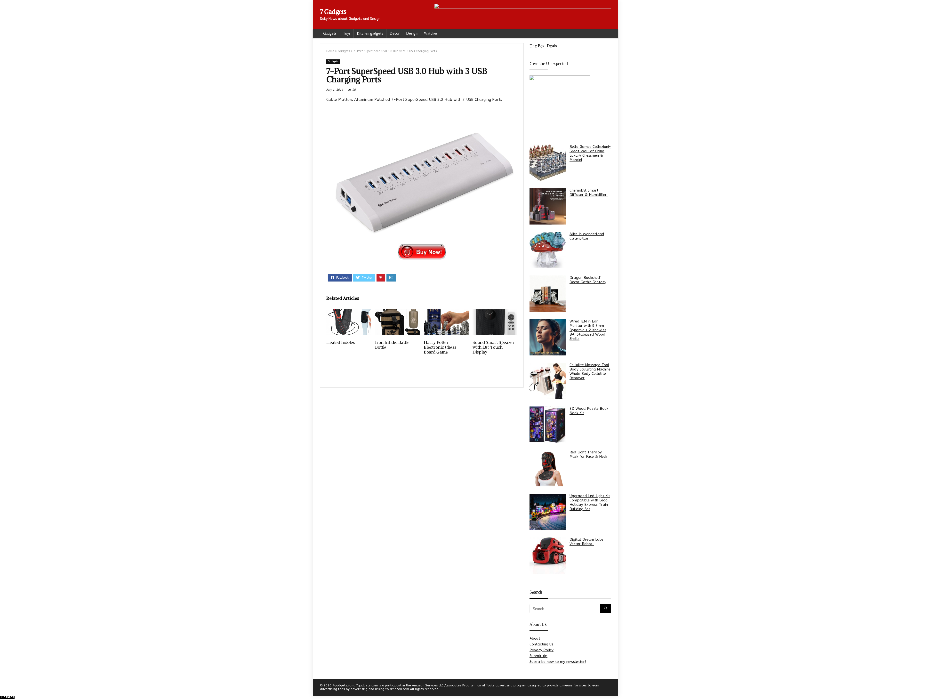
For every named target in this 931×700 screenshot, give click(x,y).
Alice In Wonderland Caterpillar (587, 236)
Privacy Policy (542, 650)
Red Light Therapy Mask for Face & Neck (588, 454)
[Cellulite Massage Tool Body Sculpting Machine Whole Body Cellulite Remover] (548, 381)
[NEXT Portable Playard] (926, 688)
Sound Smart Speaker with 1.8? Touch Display (493, 347)
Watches (431, 33)
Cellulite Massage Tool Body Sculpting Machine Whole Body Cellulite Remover (590, 371)
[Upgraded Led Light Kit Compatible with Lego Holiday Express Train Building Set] (548, 512)
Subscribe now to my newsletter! (558, 662)
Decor (395, 33)
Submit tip (538, 656)
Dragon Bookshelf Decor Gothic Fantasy (588, 279)
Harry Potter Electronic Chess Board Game (440, 347)
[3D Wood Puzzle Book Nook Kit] (548, 424)
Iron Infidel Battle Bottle (392, 345)
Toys (346, 33)
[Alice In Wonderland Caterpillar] (548, 250)
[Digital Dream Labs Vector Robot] (548, 555)
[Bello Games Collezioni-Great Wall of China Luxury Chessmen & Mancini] (548, 163)
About (535, 638)
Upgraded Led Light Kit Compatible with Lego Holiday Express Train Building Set (590, 502)
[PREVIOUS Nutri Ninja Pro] (5, 688)
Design (411, 33)
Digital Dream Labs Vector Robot (586, 541)
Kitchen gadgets (370, 33)
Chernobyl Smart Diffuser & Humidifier (589, 192)
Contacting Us (541, 644)
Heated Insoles (340, 342)
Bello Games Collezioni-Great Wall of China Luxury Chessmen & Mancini (590, 153)
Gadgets (330, 33)
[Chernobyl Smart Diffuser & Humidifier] (548, 206)
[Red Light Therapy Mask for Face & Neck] (548, 468)
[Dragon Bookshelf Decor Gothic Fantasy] (548, 293)
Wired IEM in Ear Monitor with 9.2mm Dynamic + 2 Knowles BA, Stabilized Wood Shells (588, 330)
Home (330, 51)
